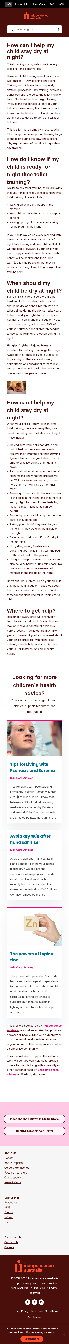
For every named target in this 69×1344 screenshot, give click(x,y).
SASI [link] (52, 4)
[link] (38, 18)
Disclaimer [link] (34, 1317)
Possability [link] (22, 4)
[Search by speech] (58, 29)
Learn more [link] (31, 1338)
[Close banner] (64, 1334)
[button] (7, 16)
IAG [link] (9, 4)
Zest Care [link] (39, 4)
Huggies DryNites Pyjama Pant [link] (27, 345)
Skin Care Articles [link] (21, 778)
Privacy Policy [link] (20, 1311)
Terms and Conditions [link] (44, 1311)
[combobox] (34, 29)
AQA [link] (62, 4)
